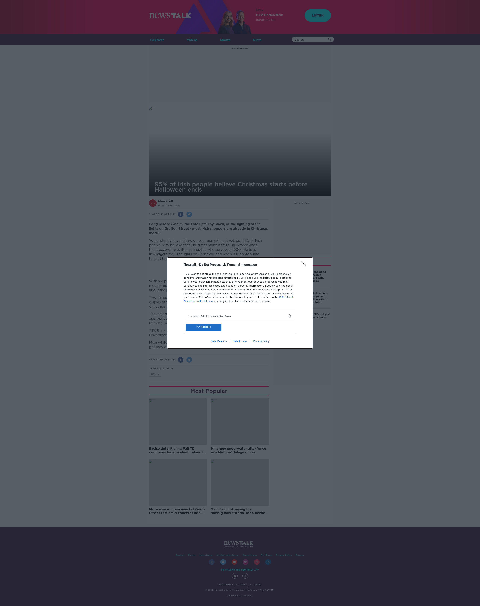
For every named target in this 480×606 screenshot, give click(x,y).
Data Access (240, 341)
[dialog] (240, 303)
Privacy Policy (261, 341)
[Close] (304, 265)
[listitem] (240, 316)
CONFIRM (203, 327)
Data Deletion (219, 341)
